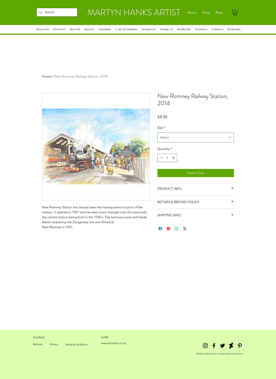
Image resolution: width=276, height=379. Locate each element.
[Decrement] (161, 158)
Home (47, 76)
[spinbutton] (167, 158)
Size (161, 128)
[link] (235, 12)
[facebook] (214, 345)
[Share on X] (184, 228)
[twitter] (222, 345)
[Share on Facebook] (160, 228)
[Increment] (174, 158)
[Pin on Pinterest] (168, 228)
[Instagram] (205, 345)
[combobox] (195, 137)
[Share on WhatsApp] (176, 228)
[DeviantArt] (231, 345)
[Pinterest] (240, 345)
